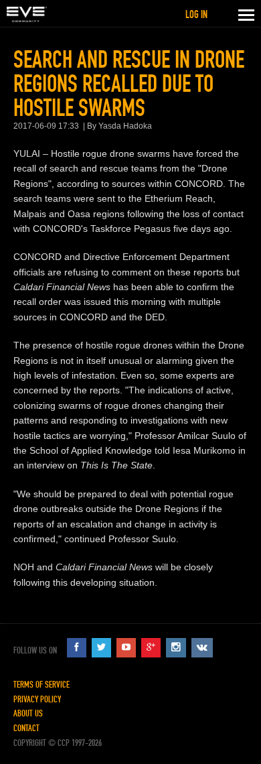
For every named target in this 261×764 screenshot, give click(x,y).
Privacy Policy (37, 699)
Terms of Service (41, 684)
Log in (196, 14)
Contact (26, 728)
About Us (28, 713)
